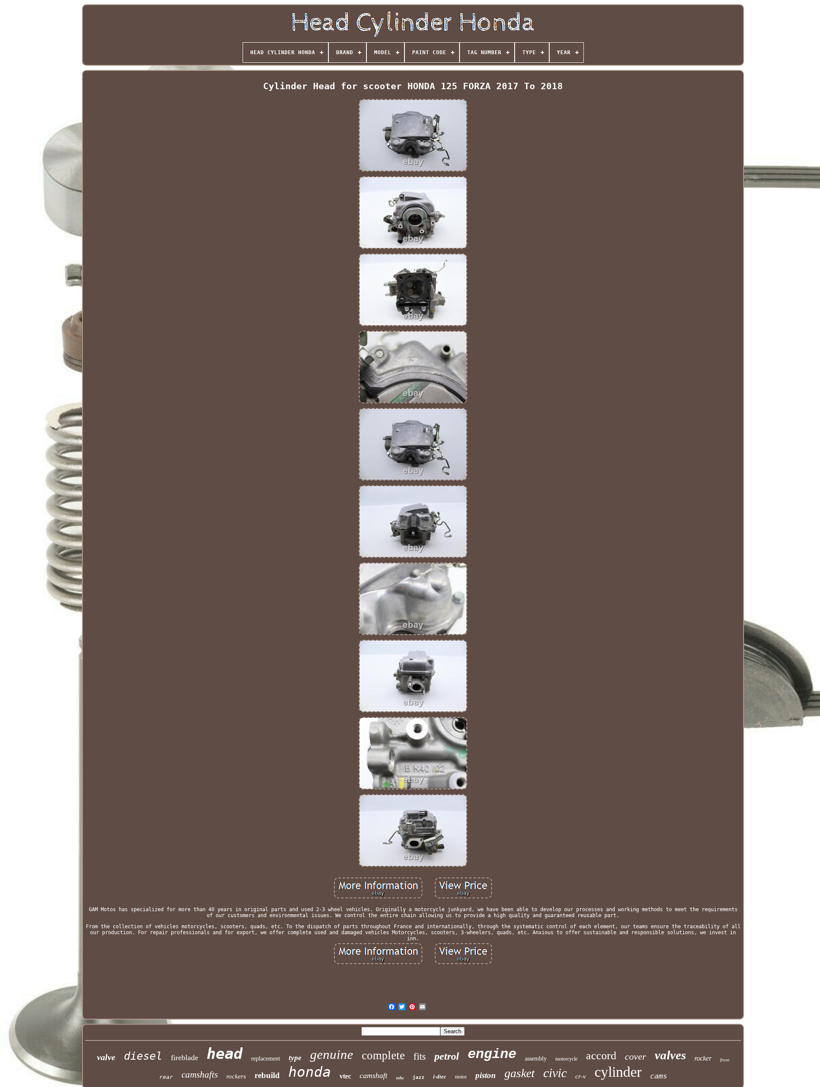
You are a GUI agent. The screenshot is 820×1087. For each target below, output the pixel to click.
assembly (536, 1058)
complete (383, 1055)
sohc (400, 1077)
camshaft (373, 1075)
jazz (419, 1077)
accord (601, 1055)
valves (670, 1055)
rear (166, 1077)
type (295, 1058)
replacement (265, 1058)
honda (309, 1072)
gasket (519, 1073)
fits (419, 1056)
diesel (143, 1056)
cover (635, 1056)
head (225, 1053)
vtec (345, 1076)
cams (658, 1076)
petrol (446, 1056)
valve (106, 1057)
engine (492, 1054)
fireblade (184, 1057)
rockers (236, 1076)
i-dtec (439, 1076)
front (724, 1059)
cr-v (580, 1076)
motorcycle (566, 1059)
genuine (331, 1054)
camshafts (200, 1075)
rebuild (267, 1075)
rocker (703, 1058)
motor (461, 1077)
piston (485, 1075)
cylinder (617, 1072)
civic (555, 1073)
